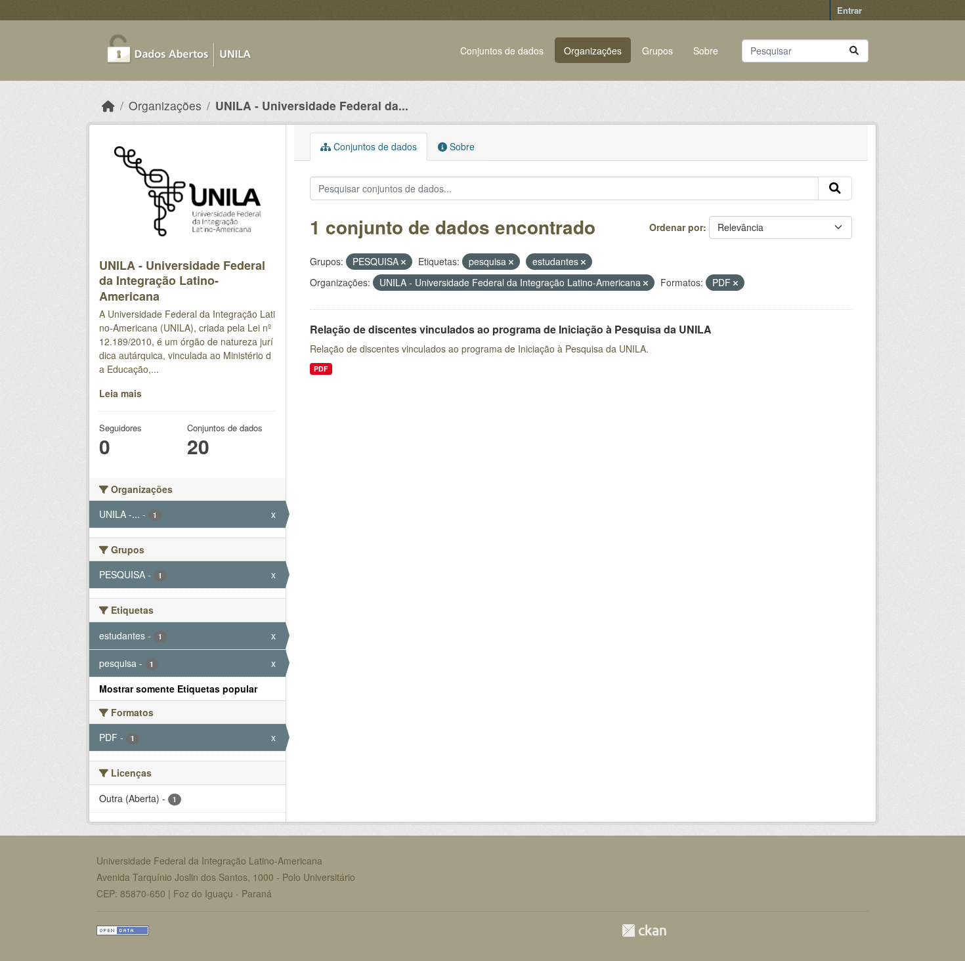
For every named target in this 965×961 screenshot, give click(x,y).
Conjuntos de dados (502, 50)
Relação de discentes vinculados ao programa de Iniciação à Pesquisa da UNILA (511, 329)
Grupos (657, 50)
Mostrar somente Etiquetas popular (178, 688)
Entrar (849, 10)
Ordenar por (676, 227)
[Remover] (403, 262)
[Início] (108, 105)
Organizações (593, 50)
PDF (321, 369)
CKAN (644, 930)
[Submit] (854, 50)
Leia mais (120, 393)
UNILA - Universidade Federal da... (311, 105)
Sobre (705, 50)
